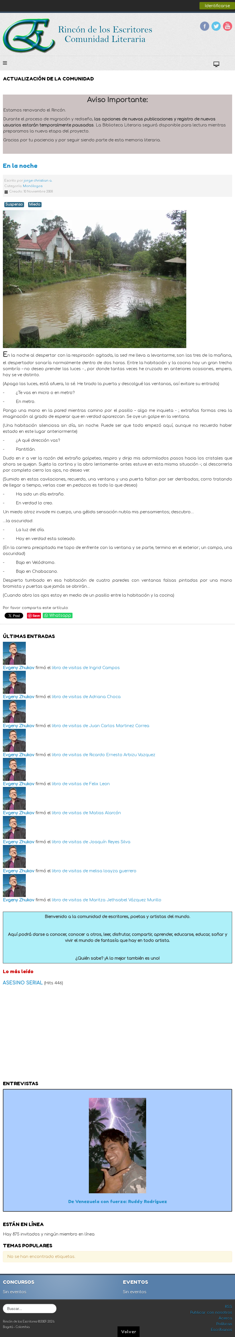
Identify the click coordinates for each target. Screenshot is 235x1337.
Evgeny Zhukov (18, 668)
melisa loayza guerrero (112, 871)
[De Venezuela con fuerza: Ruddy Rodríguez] (117, 1145)
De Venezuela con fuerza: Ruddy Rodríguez (117, 1201)
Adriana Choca (105, 697)
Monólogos (32, 186)
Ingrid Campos (104, 668)
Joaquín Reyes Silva (109, 842)
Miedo (34, 204)
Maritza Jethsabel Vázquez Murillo (125, 900)
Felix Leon (99, 784)
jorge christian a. (38, 181)
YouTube (227, 26)
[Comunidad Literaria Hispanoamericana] (78, 36)
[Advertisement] (117, 1035)
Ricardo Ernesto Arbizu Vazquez (122, 755)
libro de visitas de (70, 668)
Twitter (216, 26)
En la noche (20, 165)
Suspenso (14, 204)
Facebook (204, 26)
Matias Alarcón (105, 813)
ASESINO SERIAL (23, 983)
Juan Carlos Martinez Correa (119, 726)
